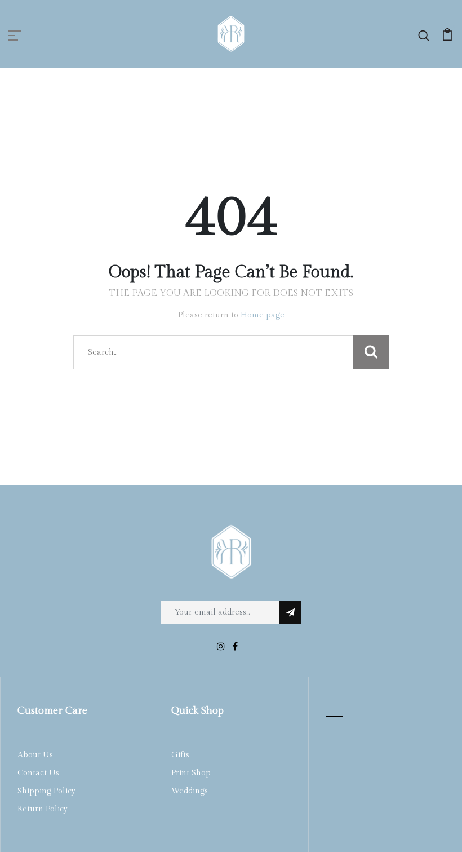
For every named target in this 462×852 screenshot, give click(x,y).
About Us (35, 755)
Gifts (180, 755)
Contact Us (38, 773)
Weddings (189, 791)
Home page (263, 315)
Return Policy (42, 809)
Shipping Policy (46, 791)
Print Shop (191, 773)
